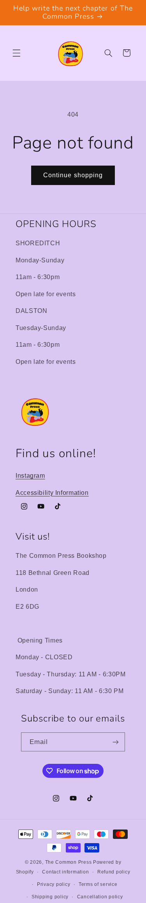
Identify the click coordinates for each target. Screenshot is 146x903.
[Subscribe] (116, 741)
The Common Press (68, 862)
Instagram (30, 475)
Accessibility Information (52, 492)
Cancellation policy (100, 896)
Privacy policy (53, 884)
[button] (16, 53)
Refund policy (113, 872)
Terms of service (98, 884)
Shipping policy (50, 896)
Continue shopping (73, 175)
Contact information (65, 872)
